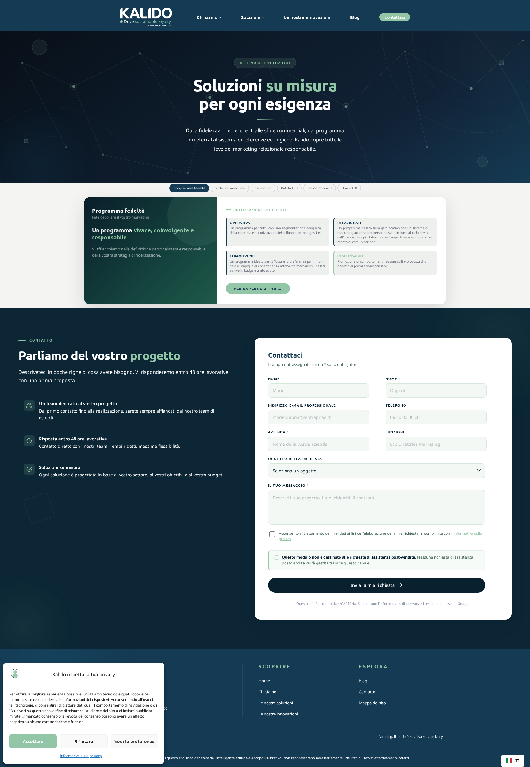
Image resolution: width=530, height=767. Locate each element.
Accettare (33, 741)
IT (517, 761)
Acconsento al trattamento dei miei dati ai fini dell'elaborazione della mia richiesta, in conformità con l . (380, 536)
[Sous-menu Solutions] (263, 17)
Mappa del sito (372, 703)
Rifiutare (83, 741)
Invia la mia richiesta (373, 585)
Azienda (278, 431)
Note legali (387, 736)
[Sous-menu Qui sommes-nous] (220, 17)
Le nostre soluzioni (276, 703)
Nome (275, 378)
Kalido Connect (319, 188)
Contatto (367, 692)
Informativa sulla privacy (81, 755)
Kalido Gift (289, 188)
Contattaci (394, 17)
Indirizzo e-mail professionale (303, 405)
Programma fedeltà (189, 188)
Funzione (395, 431)
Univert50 (349, 188)
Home (264, 681)
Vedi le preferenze (134, 741)
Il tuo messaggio (288, 485)
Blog (363, 681)
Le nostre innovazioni (278, 714)
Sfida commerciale (230, 188)
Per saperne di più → (258, 288)
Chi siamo (267, 692)
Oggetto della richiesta (295, 458)
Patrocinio (263, 188)
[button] (512, 761)
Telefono (396, 405)
